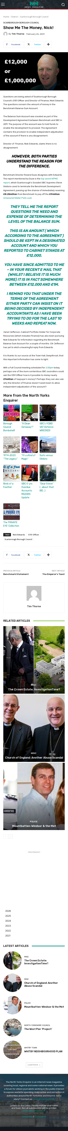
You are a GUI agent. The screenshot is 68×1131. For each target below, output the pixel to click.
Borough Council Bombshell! (9, 427)
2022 (8, 930)
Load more (33, 1064)
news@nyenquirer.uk (43, 1099)
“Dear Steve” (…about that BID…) (47, 487)
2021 (8, 935)
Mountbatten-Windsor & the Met (34, 826)
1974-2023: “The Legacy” (10, 457)
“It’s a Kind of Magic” (28, 457)
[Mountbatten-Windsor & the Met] (34, 796)
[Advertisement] (34, 874)
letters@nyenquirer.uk (34, 1110)
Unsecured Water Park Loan (17, 198)
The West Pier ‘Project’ (38, 1029)
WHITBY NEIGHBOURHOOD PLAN (43, 1051)
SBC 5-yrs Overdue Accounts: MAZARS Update (26, 490)
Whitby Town (30, 1048)
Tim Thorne (18, 34)
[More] (48, 44)
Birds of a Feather (8, 485)
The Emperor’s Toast (53, 574)
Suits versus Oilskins (46, 457)
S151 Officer (33, 534)
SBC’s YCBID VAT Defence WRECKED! (46, 427)
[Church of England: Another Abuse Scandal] (34, 728)
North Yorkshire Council (37, 1025)
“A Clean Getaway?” (27, 425)
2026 (8, 910)
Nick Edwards (19, 534)
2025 (8, 915)
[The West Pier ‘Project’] (12, 1027)
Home (6, 16)
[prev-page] (5, 836)
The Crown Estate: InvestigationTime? (34, 689)
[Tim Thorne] (6, 34)
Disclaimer (27, 1116)
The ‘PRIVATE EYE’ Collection (11, 524)
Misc (33, 685)
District (14, 16)
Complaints (40, 1116)
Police (33, 821)
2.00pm (49, 367)
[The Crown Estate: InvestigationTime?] (34, 659)
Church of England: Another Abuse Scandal (34, 757)
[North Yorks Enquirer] (34, 4)
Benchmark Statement (16, 574)
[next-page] (11, 836)
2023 (8, 925)
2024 (8, 920)
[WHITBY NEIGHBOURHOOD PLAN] (12, 1050)
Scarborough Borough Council (34, 16)
